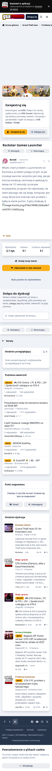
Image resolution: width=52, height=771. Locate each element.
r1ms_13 (19, 569)
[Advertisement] (26, 56)
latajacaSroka (21, 689)
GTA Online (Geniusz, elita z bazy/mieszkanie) (30, 565)
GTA (3, 735)
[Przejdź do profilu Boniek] (5, 161)
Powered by (26, 740)
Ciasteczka (41, 730)
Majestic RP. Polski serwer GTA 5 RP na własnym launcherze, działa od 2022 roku (31, 640)
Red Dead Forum (35, 735)
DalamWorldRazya (12, 428)
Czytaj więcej (6, 6)
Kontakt (30, 730)
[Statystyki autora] (49, 161)
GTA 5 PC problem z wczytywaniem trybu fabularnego (30, 683)
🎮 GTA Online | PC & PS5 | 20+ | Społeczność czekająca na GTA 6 (25, 384)
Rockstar (19, 534)
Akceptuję (28, 765)
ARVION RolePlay (22, 443)
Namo (5, 738)
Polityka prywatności (14, 730)
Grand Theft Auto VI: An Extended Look (28, 530)
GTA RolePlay (20, 735)
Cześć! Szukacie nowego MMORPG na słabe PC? (23, 424)
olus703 (18, 707)
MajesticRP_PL (21, 648)
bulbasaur (8, 463)
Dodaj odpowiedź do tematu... (22, 315)
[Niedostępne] (26, 205)
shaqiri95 (8, 388)
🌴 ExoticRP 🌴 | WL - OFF (26, 460)
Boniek (13, 159)
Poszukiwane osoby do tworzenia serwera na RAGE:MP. (26, 404)
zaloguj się (14, 303)
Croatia (10, 735)
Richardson (9, 395)
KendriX (7, 446)
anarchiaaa (9, 408)
